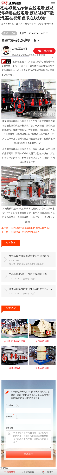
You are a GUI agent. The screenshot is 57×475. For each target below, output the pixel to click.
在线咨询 (30, 472)
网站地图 (4, 468)
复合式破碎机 (42, 368)
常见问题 (39, 24)
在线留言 (11, 472)
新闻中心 (29, 24)
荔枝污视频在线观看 (14, 341)
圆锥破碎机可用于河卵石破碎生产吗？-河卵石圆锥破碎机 (31, 289)
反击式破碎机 (42, 341)
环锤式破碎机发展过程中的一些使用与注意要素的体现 (31, 256)
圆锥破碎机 (15, 368)
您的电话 (9, 417)
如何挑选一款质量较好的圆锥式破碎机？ (31, 228)
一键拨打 (49, 472)
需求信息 (9, 428)
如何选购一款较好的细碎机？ (25, 232)
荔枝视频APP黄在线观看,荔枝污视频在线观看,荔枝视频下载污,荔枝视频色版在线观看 (27, 13)
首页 (20, 24)
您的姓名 (9, 405)
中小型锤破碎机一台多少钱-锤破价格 (28, 274)
